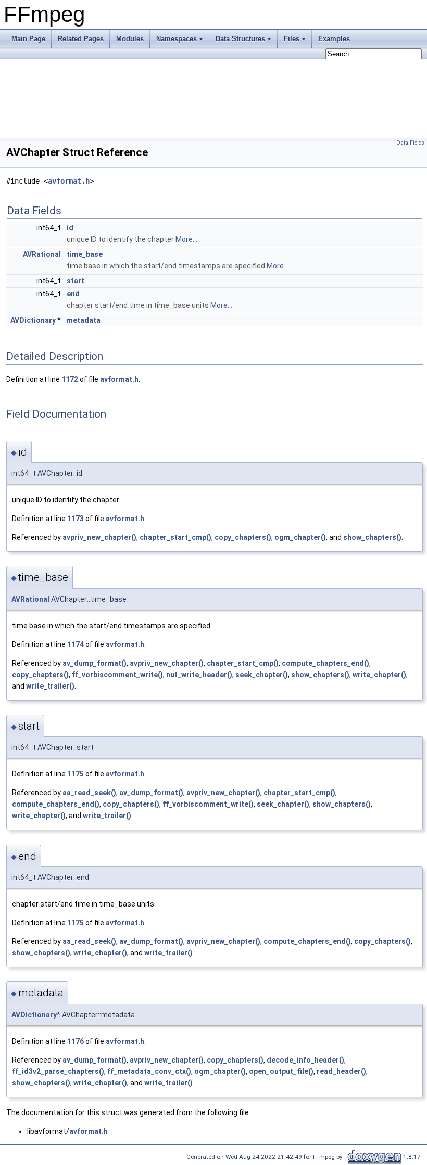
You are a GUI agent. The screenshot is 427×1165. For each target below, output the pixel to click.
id (70, 228)
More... (186, 239)
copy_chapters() (243, 537)
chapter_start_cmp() (175, 537)
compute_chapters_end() (325, 663)
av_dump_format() (94, 663)
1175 (75, 774)
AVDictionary (33, 320)
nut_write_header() (199, 674)
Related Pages (81, 39)
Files (291, 39)
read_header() (341, 1071)
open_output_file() (281, 1071)
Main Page (28, 39)
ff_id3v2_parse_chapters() (58, 1071)
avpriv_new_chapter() (99, 537)
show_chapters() (372, 537)
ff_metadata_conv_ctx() (149, 1071)
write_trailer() (50, 686)
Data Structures (240, 39)
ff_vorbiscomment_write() (117, 674)
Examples (334, 39)
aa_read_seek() (89, 792)
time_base (85, 254)
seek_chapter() (261, 674)
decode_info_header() (305, 1060)
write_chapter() (379, 674)
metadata (84, 320)
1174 (75, 644)
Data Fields (410, 142)
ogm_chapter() (300, 537)
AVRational (42, 254)
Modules (130, 39)
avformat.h (69, 181)
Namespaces (176, 39)
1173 (75, 518)
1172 (69, 379)
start (75, 281)
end (73, 294)
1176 (75, 1041)
